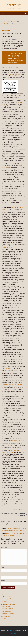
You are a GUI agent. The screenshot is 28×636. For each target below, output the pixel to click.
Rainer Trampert (6, 162)
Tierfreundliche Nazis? (8, 247)
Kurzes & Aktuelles (6, 616)
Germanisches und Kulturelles (9, 604)
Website (3, 580)
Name (3, 567)
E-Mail (3, 574)
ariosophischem (13, 144)
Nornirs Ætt (14, 5)
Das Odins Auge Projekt (7, 596)
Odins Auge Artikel (6, 30)
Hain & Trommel (6, 611)
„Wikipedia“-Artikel (13, 74)
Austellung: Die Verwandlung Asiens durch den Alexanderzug (13, 514)
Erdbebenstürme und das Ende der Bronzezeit (15, 510)
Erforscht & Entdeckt (7, 608)
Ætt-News (3, 594)
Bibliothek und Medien (8, 613)
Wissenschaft (5, 618)
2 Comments (14, 39)
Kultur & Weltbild (6, 606)
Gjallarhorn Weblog (7, 601)
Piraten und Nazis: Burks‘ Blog (10, 67)
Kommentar (4, 547)
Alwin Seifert (5, 368)
